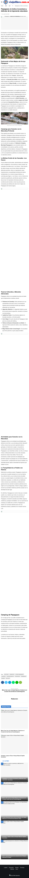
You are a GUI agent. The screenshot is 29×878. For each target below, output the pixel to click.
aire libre (6, 674)
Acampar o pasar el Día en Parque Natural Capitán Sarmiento (13, 756)
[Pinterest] (18, 872)
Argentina (12, 674)
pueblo (3, 678)
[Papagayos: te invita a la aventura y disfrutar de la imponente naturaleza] (14, 772)
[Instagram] (16, 872)
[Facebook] (8, 872)
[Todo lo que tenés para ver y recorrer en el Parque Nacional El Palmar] (14, 849)
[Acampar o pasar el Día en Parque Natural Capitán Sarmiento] (14, 744)
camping (3, 676)
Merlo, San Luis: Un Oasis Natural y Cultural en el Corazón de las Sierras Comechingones (12, 731)
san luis (8, 678)
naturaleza (17, 676)
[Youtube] (13, 872)
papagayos (23, 676)
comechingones (10, 676)
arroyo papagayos (19, 674)
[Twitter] (11, 872)
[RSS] (20, 872)
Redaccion (14, 699)
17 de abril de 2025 (5, 14)
